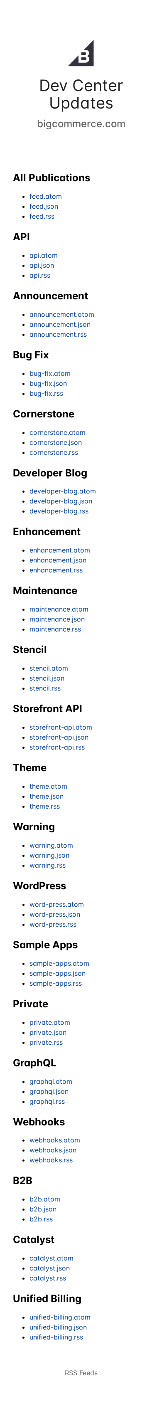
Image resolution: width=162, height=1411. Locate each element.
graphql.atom (50, 1081)
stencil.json (46, 678)
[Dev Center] (81, 55)
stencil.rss (45, 688)
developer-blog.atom (62, 491)
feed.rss (41, 216)
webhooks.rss (51, 1160)
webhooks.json (52, 1150)
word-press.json (54, 914)
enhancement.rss (56, 570)
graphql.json (49, 1091)
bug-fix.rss (46, 393)
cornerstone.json (55, 442)
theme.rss (44, 806)
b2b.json (42, 1209)
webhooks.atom (54, 1140)
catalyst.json (49, 1268)
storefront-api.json (58, 737)
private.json (47, 1032)
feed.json (43, 206)
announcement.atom (61, 314)
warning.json (49, 855)
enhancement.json (57, 560)
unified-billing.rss (56, 1337)
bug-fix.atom (50, 373)
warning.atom (51, 845)
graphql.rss (47, 1101)
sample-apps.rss (55, 983)
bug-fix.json (48, 383)
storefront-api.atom (60, 727)
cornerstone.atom (57, 432)
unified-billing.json (58, 1327)
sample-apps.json (57, 973)
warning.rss (47, 865)
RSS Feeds (81, 1373)
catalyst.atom (51, 1258)
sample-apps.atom (59, 963)
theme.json (46, 796)
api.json (41, 265)
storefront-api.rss (57, 747)
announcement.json (60, 324)
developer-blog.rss (58, 511)
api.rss (39, 275)
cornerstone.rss (53, 452)
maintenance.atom (58, 609)
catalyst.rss (47, 1278)
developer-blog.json (60, 501)
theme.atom (48, 786)
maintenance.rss (55, 629)
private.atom (49, 1022)
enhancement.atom (59, 550)
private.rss (46, 1042)
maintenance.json (57, 619)
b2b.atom (44, 1199)
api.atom (43, 255)
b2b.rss (41, 1219)
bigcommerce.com (81, 124)
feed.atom (45, 196)
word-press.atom (56, 904)
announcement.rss (58, 334)
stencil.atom (48, 668)
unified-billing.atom (60, 1317)
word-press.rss (52, 924)
